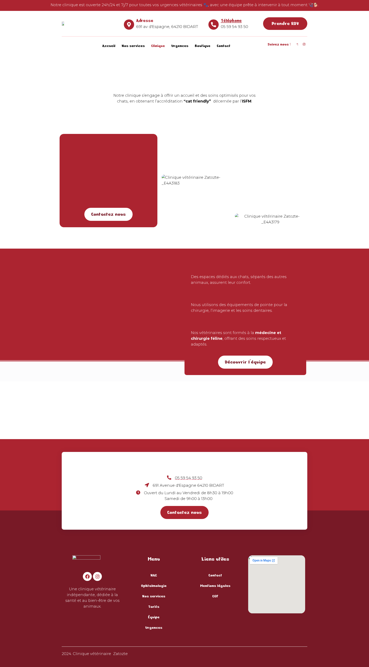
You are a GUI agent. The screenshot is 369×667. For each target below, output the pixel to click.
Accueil (108, 45)
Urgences (179, 45)
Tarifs (153, 606)
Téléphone (231, 20)
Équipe (154, 617)
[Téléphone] (213, 24)
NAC (154, 575)
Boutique (202, 45)
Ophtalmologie (154, 585)
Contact (223, 45)
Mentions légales (215, 585)
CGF (215, 596)
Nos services (133, 45)
